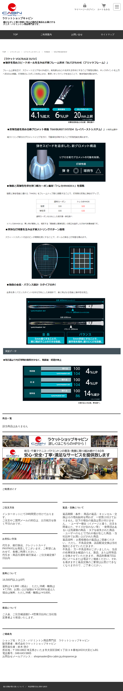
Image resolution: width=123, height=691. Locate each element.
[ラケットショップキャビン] (12, 15)
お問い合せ (76, 34)
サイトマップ (107, 34)
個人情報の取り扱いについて (13, 686)
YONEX (47, 52)
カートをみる (103, 9)
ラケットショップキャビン (17, 18)
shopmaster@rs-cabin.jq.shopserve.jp (55, 656)
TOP (15, 34)
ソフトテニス (15, 52)
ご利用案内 (46, 34)
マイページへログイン (84, 9)
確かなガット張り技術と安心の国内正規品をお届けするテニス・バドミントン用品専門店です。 (29, 23)
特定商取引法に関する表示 (37, 686)
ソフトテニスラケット (32, 52)
